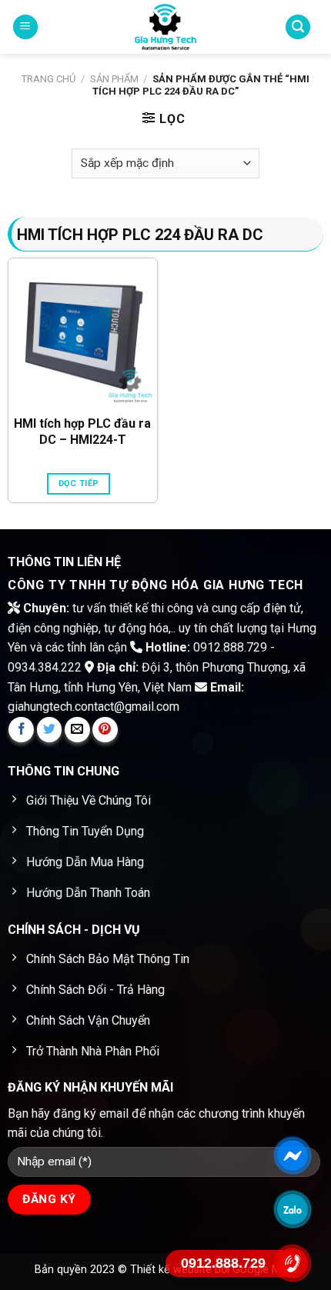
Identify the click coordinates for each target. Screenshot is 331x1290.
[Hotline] (293, 1263)
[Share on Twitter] (49, 729)
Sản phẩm (114, 79)
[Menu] (25, 27)
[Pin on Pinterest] (105, 729)
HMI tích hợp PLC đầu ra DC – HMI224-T (82, 431)
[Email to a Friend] (77, 729)
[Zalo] (293, 1209)
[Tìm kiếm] (298, 27)
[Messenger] (293, 1155)
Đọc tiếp (79, 483)
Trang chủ (48, 79)
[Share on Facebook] (21, 729)
